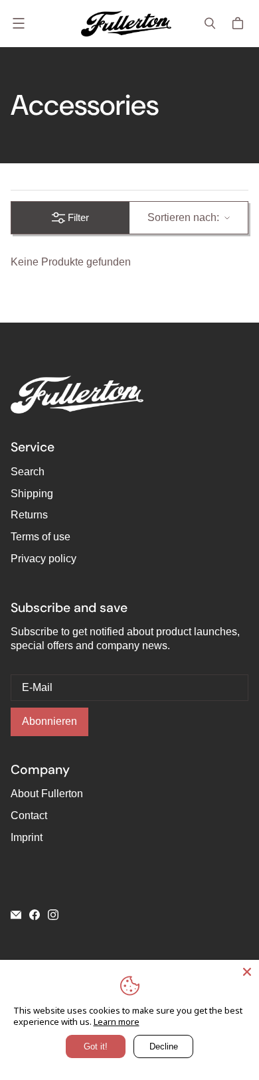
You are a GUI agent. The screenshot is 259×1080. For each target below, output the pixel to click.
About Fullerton (47, 793)
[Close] (247, 971)
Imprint (27, 837)
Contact (29, 815)
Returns (29, 514)
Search (27, 471)
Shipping (32, 493)
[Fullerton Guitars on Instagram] (53, 914)
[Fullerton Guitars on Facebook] (34, 914)
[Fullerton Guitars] (126, 24)
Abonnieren (49, 721)
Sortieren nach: (183, 217)
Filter (78, 217)
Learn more (116, 1022)
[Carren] (239, 23)
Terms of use (40, 536)
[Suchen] (209, 23)
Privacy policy (43, 558)
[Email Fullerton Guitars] (16, 914)
